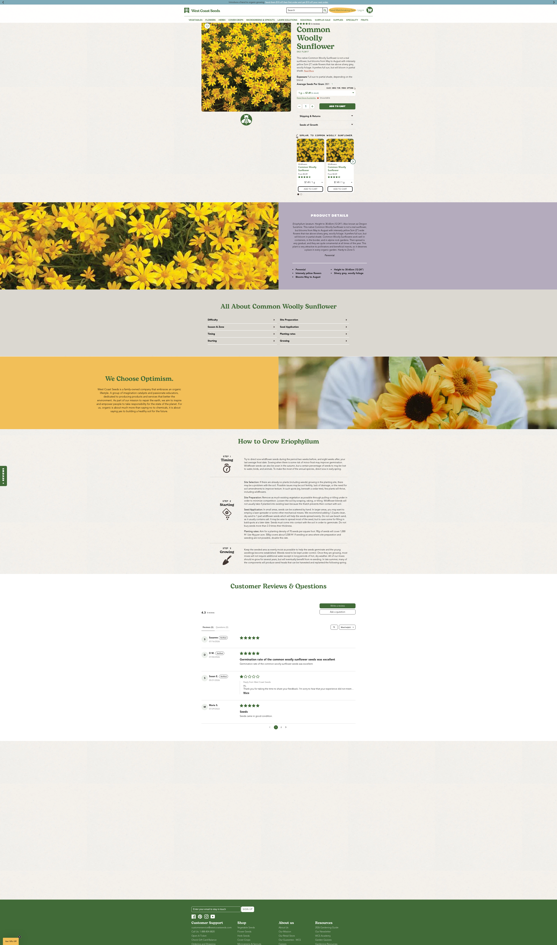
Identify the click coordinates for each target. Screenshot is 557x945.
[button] (369, 10)
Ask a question (337, 612)
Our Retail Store (287, 935)
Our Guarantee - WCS (290, 939)
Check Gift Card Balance (204, 939)
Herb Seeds (243, 935)
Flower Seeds (244, 931)
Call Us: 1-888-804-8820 (203, 931)
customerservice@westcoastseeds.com (211, 927)
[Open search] (334, 627)
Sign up (248, 909)
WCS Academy (323, 935)
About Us (283, 927)
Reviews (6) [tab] (208, 627)
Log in (361, 10)
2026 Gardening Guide (326, 927)
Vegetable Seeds (246, 927)
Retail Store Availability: (306, 98)
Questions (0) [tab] (222, 627)
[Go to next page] (286, 727)
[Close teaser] (19, 936)
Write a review (337, 605)
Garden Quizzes (323, 939)
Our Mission (285, 931)
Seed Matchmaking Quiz (342, 10)
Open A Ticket (198, 935)
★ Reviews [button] (3, 476)
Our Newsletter (323, 931)
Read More (309, 71)
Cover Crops (243, 939)
